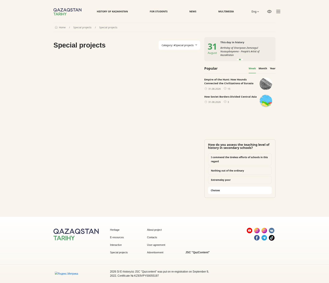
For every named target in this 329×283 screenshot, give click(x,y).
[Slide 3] (242, 59)
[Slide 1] (237, 59)
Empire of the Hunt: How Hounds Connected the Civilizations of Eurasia (228, 81)
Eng (254, 11)
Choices (215, 190)
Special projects (82, 27)
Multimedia (226, 11)
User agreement (156, 244)
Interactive (116, 244)
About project (154, 229)
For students (159, 11)
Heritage (114, 229)
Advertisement (155, 252)
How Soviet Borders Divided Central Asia (230, 96)
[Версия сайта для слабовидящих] (269, 11)
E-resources (117, 237)
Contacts (152, 237)
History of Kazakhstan (112, 11)
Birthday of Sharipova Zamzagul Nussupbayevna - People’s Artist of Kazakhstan (239, 51)
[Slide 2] (240, 59)
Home (62, 27)
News (192, 11)
